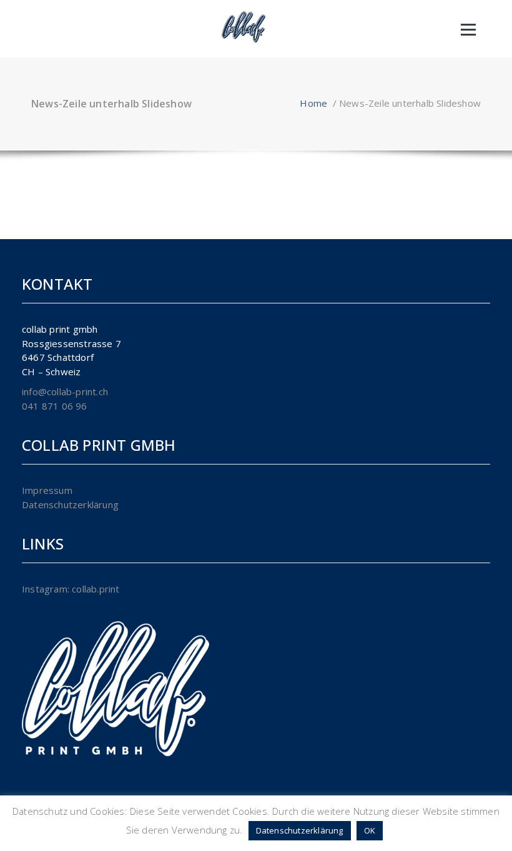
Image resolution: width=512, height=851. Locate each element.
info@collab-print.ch (65, 391)
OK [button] (369, 830)
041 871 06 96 (54, 406)
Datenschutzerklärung (70, 504)
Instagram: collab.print (71, 589)
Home (313, 103)
